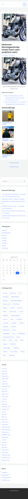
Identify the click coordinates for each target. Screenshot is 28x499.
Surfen (10, 340)
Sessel (18, 337)
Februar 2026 (5, 376)
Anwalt (5, 293)
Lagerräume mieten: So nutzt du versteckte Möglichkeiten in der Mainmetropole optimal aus (13, 201)
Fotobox (21, 311)
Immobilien (5, 323)
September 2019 (6, 434)
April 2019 (4, 447)
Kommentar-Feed (6, 477)
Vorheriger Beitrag (14, 162)
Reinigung (21, 333)
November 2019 (6, 429)
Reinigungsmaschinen (8, 337)
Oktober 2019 (5, 432)
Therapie (5, 351)
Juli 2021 (4, 411)
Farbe (4, 311)
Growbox (5, 319)
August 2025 (5, 378)
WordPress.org (6, 480)
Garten (5, 315)
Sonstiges (4, 243)
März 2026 (4, 373)
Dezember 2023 (6, 386)
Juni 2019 (4, 442)
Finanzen (4, 235)
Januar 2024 (5, 383)
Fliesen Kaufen (12, 311)
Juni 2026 (4, 368)
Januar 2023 (5, 396)
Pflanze (14, 330)
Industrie (13, 323)
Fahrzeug (19, 308)
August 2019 (5, 437)
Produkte (5, 55)
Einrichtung (16, 304)
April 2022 (4, 404)
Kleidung (5, 326)
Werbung (11, 355)
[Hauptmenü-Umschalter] (24, 4)
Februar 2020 (5, 422)
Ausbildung (13, 293)
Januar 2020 (5, 424)
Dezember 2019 (6, 427)
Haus (11, 319)
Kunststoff (13, 326)
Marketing (4, 238)
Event (12, 308)
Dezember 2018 (6, 455)
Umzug (22, 351)
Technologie (5, 248)
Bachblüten (5, 296)
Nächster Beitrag (14, 166)
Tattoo (22, 340)
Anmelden (4, 472)
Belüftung (5, 300)
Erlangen (5, 308)
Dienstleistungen (6, 232)
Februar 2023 (5, 394)
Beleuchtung (15, 297)
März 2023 (4, 391)
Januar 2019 (5, 452)
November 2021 (6, 406)
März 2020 (4, 419)
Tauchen (5, 344)
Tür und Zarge (13, 351)
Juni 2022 (4, 399)
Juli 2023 (4, 389)
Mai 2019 (4, 445)
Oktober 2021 (5, 409)
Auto (20, 293)
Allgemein (4, 230)
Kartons (21, 323)
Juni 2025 (4, 381)
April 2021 (4, 414)
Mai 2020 (4, 417)
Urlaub (4, 355)
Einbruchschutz (7, 304)
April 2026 (4, 371)
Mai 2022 (4, 401)
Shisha (4, 340)
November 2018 (6, 457)
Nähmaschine (6, 330)
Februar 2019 (5, 450)
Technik (4, 245)
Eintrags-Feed (5, 475)
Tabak (16, 340)
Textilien (16, 348)
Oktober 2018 (5, 460)
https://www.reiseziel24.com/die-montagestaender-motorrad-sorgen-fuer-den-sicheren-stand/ (15, 98)
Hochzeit (19, 319)
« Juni (3, 279)
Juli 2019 (4, 439)
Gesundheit (15, 315)
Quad (13, 333)
